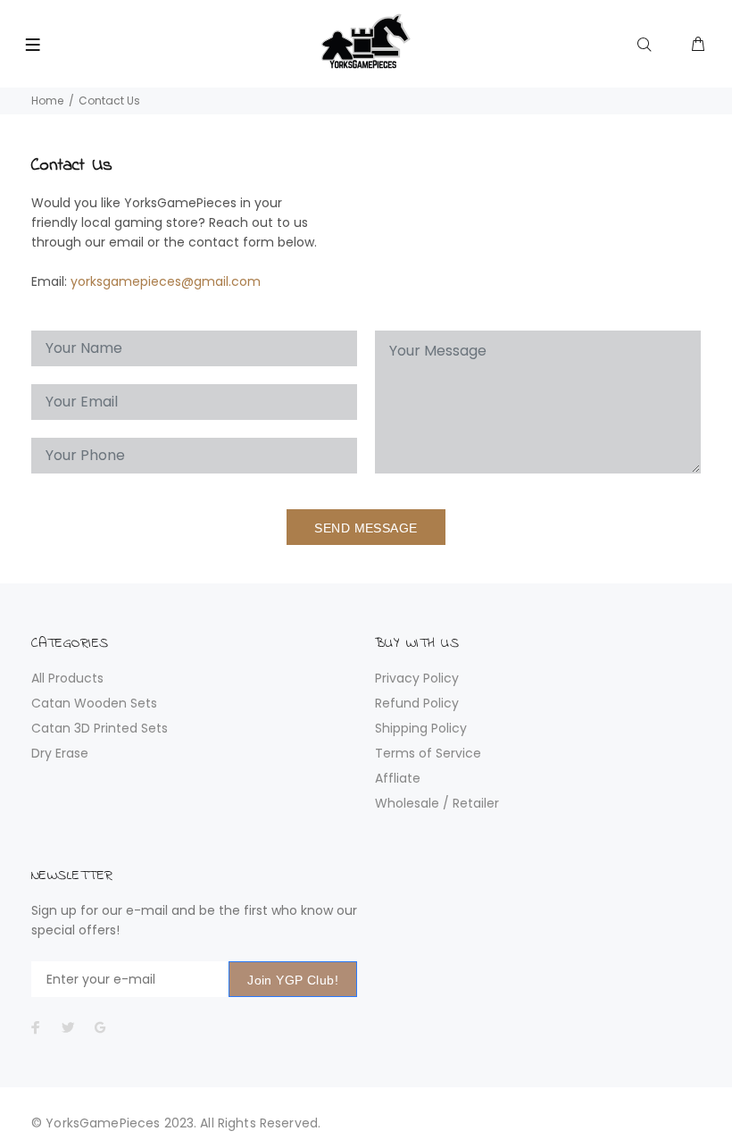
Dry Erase (59, 753)
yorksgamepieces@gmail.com (166, 281)
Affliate (397, 778)
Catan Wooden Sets (94, 703)
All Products (67, 678)
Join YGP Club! (292, 980)
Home (47, 100)
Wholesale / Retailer (437, 803)
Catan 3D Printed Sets (99, 728)
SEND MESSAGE (365, 528)
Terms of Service (428, 753)
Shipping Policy (421, 728)
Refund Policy (417, 703)
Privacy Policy (417, 678)
